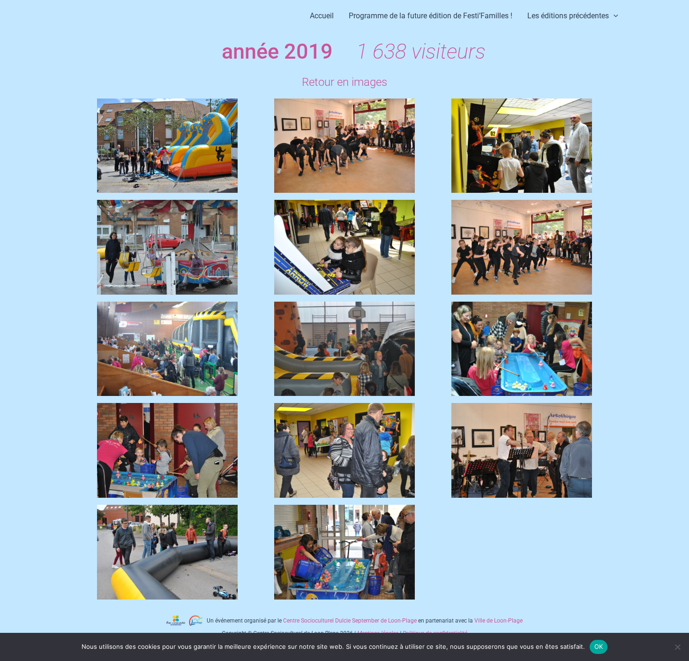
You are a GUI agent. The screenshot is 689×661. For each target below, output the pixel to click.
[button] (613, 15)
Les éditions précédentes (568, 15)
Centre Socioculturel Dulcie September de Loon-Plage (350, 620)
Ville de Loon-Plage (498, 620)
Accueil (322, 15)
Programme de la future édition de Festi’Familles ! (430, 15)
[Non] (677, 647)
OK (598, 646)
